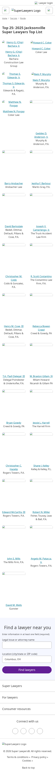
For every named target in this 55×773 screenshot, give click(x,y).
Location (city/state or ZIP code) (19, 654)
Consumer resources (16, 709)
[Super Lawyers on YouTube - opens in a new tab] (32, 731)
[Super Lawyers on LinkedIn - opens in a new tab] (40, 731)
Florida (23, 18)
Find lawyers (26, 670)
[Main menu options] (5, 10)
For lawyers (10, 697)
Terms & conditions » (18, 757)
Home (4, 18)
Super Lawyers (12, 686)
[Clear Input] (48, 645)
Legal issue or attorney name (18, 639)
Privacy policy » (39, 757)
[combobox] (27, 645)
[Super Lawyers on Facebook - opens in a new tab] (15, 731)
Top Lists (13, 18)
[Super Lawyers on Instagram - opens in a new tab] (23, 731)
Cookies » (27, 760)
